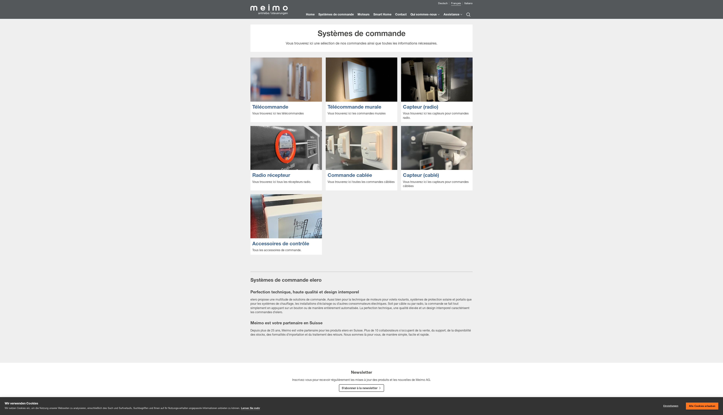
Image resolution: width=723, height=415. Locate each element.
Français (456, 3)
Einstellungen (670, 406)
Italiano (468, 3)
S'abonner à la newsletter (360, 388)
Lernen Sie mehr (250, 408)
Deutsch (443, 3)
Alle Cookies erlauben (702, 406)
